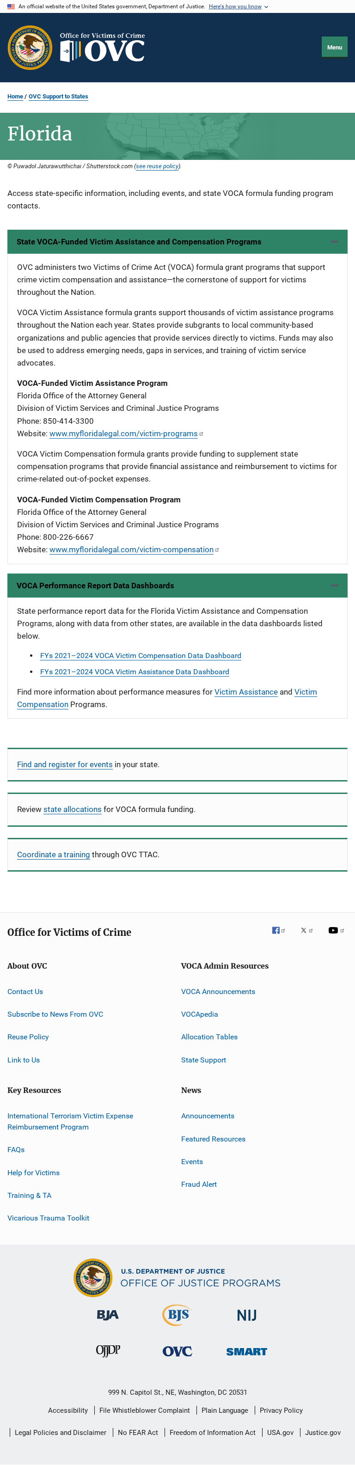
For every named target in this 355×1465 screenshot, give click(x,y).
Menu (334, 47)
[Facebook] (282, 937)
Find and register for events (65, 764)
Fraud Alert (199, 1184)
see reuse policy (157, 166)
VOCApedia (199, 1014)
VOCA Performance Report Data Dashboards (95, 585)
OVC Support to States (58, 96)
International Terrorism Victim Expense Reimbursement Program (70, 1121)
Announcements (207, 1115)
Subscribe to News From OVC (55, 1014)
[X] (310, 937)
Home (15, 96)
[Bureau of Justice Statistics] (177, 1327)
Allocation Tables (209, 1036)
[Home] (106, 47)
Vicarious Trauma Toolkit (48, 1218)
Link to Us (23, 1060)
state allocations (72, 809)
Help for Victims (33, 1172)
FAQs (15, 1149)
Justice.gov (323, 1432)
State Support (203, 1060)
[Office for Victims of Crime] (177, 1358)
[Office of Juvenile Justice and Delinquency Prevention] (108, 1359)
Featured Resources (213, 1138)
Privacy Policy (281, 1410)
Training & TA (29, 1195)
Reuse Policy (28, 1036)
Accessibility (68, 1410)
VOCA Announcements (218, 991)
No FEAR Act (138, 1432)
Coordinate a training (53, 854)
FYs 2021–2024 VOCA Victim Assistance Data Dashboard (134, 671)
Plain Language (225, 1410)
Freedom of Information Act (213, 1432)
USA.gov (280, 1432)
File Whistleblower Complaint (144, 1410)
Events (192, 1161)
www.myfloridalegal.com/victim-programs (123, 433)
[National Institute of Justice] (247, 1322)
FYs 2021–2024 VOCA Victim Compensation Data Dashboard (140, 655)
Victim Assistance (246, 691)
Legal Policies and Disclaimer (60, 1432)
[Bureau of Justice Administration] (108, 1322)
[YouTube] (338, 937)
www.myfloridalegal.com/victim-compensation (131, 549)
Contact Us (25, 991)
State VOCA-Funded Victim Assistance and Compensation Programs (139, 241)
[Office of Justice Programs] (30, 47)
